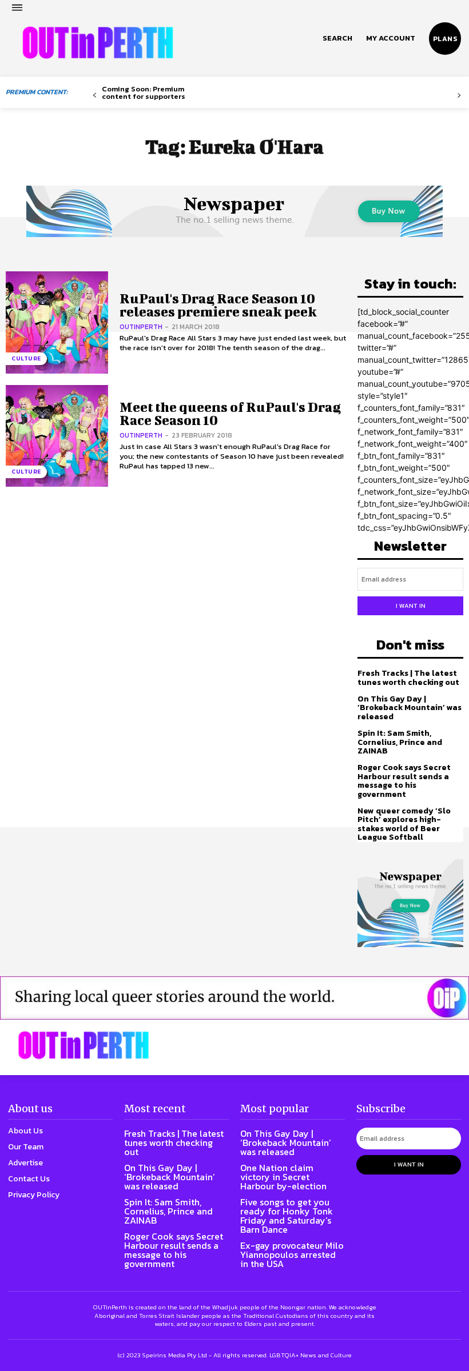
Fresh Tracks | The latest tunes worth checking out (408, 677)
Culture (26, 358)
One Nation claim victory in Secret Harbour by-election (283, 1177)
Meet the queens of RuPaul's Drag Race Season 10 (230, 413)
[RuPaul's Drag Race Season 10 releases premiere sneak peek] (57, 322)
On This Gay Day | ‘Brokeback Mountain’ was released (409, 708)
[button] (337, 38)
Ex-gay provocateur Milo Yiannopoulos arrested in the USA (292, 1254)
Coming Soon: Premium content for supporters (143, 92)
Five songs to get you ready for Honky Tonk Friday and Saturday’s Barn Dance (286, 1215)
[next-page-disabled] (459, 96)
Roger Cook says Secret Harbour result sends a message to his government (404, 780)
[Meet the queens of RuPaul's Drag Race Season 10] (57, 436)
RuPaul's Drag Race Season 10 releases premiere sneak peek (218, 304)
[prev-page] (95, 96)
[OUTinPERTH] (98, 43)
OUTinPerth (141, 327)
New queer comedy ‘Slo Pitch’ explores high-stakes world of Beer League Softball (404, 824)
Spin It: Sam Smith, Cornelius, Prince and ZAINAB (399, 742)
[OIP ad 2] (234, 998)
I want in (411, 605)
